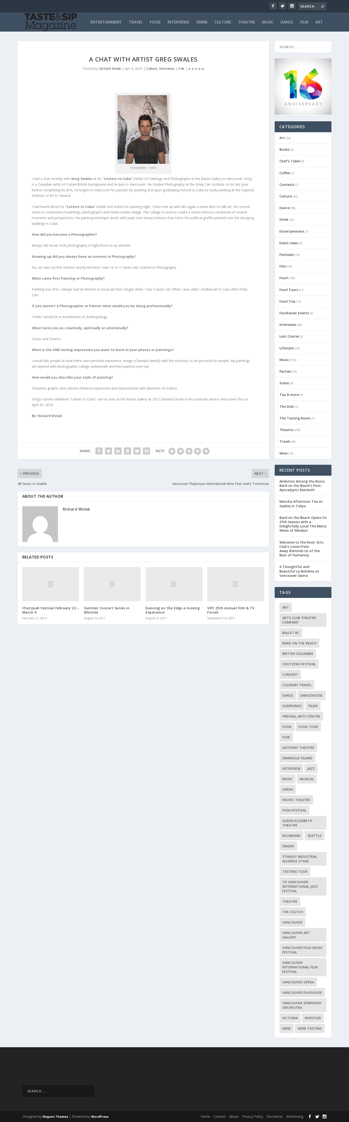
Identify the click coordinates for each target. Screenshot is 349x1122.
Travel (136, 22)
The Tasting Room (295, 418)
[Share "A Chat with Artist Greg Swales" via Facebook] (99, 451)
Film (304, 22)
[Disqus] (143, 698)
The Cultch (292, 912)
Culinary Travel (296, 685)
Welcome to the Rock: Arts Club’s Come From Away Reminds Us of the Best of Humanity (301, 549)
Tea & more (289, 394)
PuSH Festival (294, 810)
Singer (288, 846)
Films (313, 706)
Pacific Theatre (296, 800)
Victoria (290, 1018)
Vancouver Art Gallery (296, 934)
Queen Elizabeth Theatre (297, 822)
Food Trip (287, 301)
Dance (287, 22)
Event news (288, 243)
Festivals (286, 254)
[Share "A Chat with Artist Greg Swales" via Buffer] (127, 451)
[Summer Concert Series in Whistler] (112, 584)
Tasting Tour (294, 871)
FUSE (286, 737)
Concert (290, 674)
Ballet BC (290, 632)
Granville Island (297, 758)
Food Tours (288, 289)
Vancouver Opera (298, 982)
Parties (285, 371)
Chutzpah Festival (299, 664)
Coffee (284, 173)
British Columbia (297, 653)
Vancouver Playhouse (302, 992)
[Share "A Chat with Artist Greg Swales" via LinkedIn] (118, 451)
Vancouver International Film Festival (300, 967)
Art (319, 22)
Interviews (178, 22)
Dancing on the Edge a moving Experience (173, 610)
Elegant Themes (55, 1116)
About (234, 1116)
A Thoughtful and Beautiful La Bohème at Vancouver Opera (299, 570)
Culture (223, 22)
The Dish (286, 406)
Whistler (313, 1018)
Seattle (314, 835)
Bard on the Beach (299, 643)
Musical (307, 779)
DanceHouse (311, 695)
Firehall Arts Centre (301, 716)
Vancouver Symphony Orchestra (302, 1005)
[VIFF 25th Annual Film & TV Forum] (235, 584)
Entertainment (106, 22)
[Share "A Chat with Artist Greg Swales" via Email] (137, 451)
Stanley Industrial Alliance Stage (299, 858)
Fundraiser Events (294, 313)
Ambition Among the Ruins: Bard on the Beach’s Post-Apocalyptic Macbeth (302, 485)
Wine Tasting (310, 1028)
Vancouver (292, 922)
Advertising (294, 1116)
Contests (286, 184)
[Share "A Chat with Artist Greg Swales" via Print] (146, 451)
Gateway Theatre (298, 747)
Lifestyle (286, 348)
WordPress (99, 1116)
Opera (287, 789)
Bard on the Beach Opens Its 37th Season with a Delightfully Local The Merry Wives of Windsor (303, 524)
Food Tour (308, 726)
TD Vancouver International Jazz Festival (300, 886)
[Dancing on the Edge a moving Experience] (174, 584)
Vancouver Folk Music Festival (302, 949)
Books (284, 149)
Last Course (289, 336)
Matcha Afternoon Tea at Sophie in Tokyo (301, 503)
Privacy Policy (252, 1116)
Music (268, 22)
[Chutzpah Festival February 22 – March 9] (50, 584)
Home (205, 1116)
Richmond (291, 835)
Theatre (246, 22)
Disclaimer (275, 1116)
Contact (220, 1116)
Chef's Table (289, 161)
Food (155, 22)
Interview (291, 768)
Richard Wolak (110, 68)
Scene (284, 383)
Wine (283, 453)
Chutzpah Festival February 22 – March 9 (50, 610)
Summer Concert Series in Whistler (106, 610)
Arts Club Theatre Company (299, 619)
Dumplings (292, 706)
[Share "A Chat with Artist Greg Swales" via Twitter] (108, 451)
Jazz (311, 768)
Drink (202, 22)
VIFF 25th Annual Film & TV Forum (231, 610)
